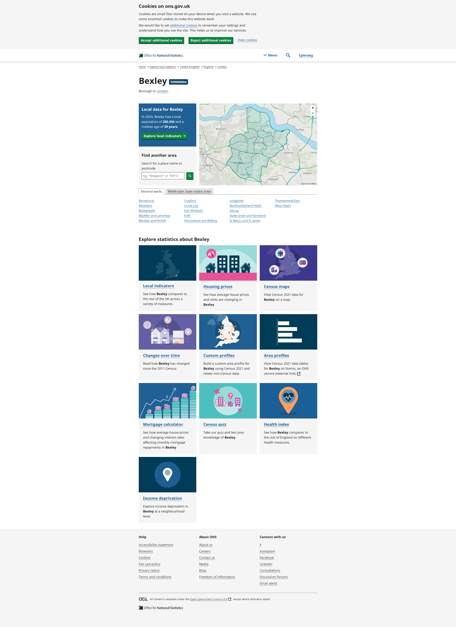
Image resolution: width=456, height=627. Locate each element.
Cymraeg (306, 55)
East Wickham (193, 211)
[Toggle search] (288, 55)
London (222, 66)
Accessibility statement (156, 545)
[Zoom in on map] (312, 107)
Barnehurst (146, 201)
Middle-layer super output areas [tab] (189, 191)
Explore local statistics (163, 66)
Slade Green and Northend (248, 216)
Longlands (237, 201)
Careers (205, 551)
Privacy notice (149, 570)
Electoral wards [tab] (151, 191)
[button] (165, 136)
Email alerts (268, 583)
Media (203, 564)
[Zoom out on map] (312, 113)
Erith (187, 216)
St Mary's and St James (245, 221)
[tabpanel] (228, 211)
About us (206, 545)
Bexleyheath (147, 211)
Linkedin (266, 564)
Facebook (267, 557)
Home (142, 66)
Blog (202, 570)
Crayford (190, 201)
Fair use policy (149, 564)
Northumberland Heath (245, 206)
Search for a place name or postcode (162, 165)
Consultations (270, 570)
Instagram (267, 551)
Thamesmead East (287, 201)
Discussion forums (274, 577)
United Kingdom (190, 66)
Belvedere (145, 206)
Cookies (145, 557)
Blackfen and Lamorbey (154, 216)
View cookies (247, 40)
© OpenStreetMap (307, 183)
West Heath (283, 206)
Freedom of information (217, 577)
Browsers (146, 551)
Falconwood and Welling (200, 221)
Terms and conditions (155, 577)
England (209, 66)
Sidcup (234, 211)
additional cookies (183, 25)
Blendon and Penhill (152, 221)
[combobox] (163, 175)
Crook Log (191, 206)
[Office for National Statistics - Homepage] (161, 55)
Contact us (207, 557)
